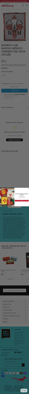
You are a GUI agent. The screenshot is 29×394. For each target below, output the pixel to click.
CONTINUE (21, 200)
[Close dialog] (28, 188)
